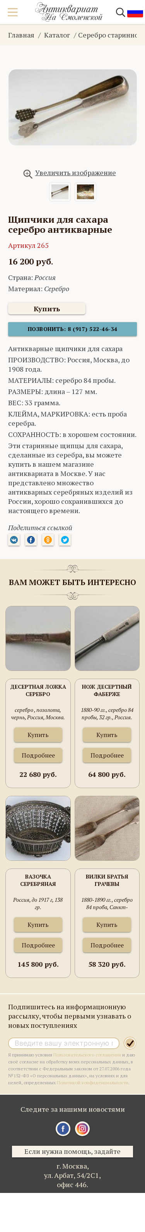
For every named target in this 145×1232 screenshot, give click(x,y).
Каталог (57, 34)
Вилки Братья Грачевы (107, 880)
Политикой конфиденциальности (92, 1082)
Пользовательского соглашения (87, 1055)
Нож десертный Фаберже (107, 690)
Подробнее (38, 755)
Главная (21, 34)
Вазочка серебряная (38, 880)
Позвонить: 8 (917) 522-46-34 (73, 329)
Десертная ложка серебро (38, 690)
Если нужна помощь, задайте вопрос (72, 1152)
